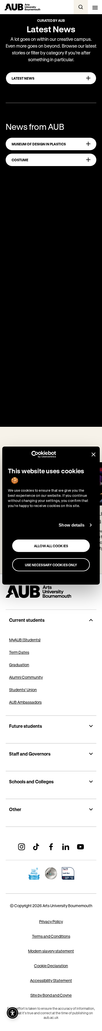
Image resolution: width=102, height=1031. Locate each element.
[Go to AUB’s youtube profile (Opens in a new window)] (80, 847)
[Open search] (81, 7)
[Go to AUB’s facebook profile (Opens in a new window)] (51, 847)
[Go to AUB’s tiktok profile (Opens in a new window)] (36, 847)
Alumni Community (26, 677)
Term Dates (19, 652)
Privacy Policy (51, 921)
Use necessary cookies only (51, 565)
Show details (71, 525)
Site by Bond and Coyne (51, 995)
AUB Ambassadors (25, 702)
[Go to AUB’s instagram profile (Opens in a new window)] (21, 847)
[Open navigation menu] (95, 7)
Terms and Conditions (51, 936)
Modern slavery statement (51, 951)
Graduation (19, 664)
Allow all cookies (51, 546)
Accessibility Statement (51, 980)
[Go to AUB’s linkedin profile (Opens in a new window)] (66, 847)
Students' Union (23, 689)
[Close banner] (93, 454)
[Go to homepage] (51, 591)
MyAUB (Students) (25, 639)
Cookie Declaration (51, 965)
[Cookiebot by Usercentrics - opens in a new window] (31, 454)
